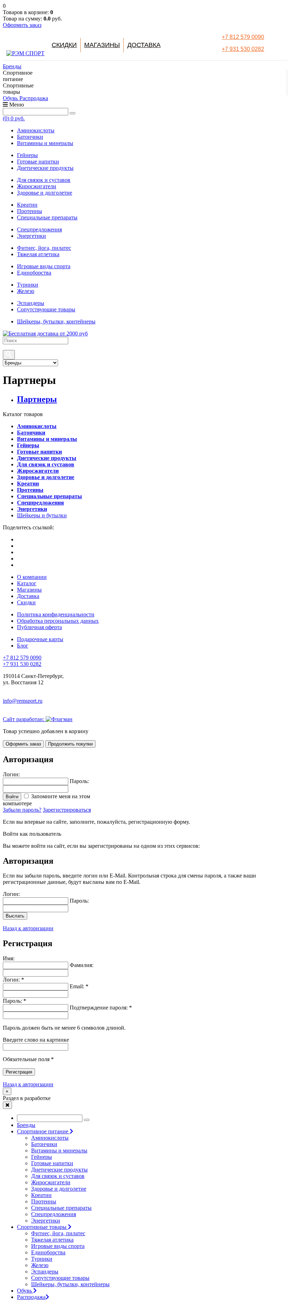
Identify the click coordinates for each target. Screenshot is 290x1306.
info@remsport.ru (22, 701)
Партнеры (37, 399)
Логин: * (13, 980)
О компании (32, 577)
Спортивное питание (43, 1131)
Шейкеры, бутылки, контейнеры (56, 321)
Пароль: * (14, 1001)
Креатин (27, 205)
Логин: (11, 894)
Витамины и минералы (45, 143)
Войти (12, 796)
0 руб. (14, 118)
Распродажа (33, 98)
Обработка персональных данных (58, 621)
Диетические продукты (45, 168)
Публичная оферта (39, 627)
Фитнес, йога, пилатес (44, 248)
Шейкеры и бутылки (42, 515)
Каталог (26, 583)
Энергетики (31, 236)
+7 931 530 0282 (243, 49)
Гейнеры (27, 155)
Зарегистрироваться (67, 810)
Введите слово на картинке (36, 1040)
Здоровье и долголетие (44, 193)
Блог (22, 646)
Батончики (30, 137)
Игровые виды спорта (43, 266)
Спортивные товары (42, 1227)
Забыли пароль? (22, 810)
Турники (27, 285)
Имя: (8, 958)
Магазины (102, 44)
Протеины (29, 211)
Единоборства (34, 273)
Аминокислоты (35, 130)
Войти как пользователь (32, 834)
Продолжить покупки (70, 744)
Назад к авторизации (28, 928)
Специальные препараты (47, 217)
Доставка (144, 44)
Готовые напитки (38, 162)
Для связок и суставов (43, 180)
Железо (25, 291)
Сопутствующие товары (46, 309)
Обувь (11, 98)
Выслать (15, 916)
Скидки (64, 44)
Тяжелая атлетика (38, 254)
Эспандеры (30, 303)
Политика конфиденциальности (55, 614)
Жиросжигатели (36, 186)
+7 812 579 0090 (243, 37)
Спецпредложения (39, 229)
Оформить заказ (22, 25)
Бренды (12, 66)
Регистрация (19, 1072)
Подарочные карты (40, 639)
